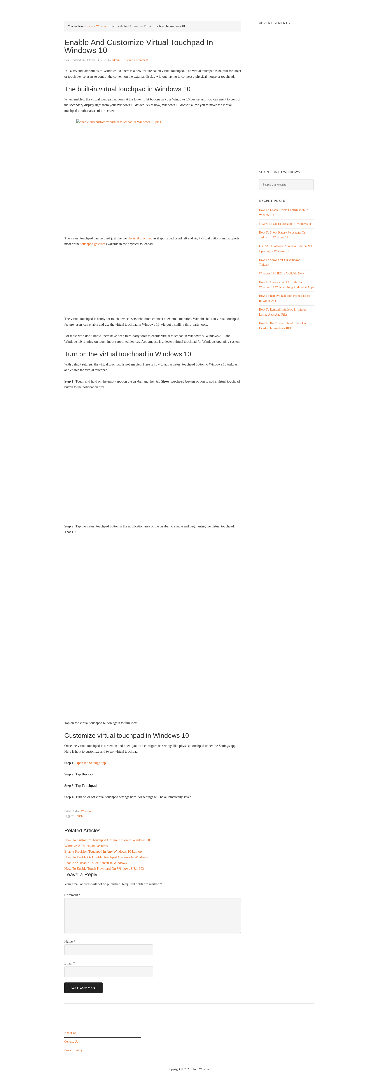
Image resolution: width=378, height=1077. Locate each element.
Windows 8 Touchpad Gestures (86, 846)
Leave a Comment (136, 60)
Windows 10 (103, 26)
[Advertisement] (152, 283)
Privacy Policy (73, 1050)
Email (69, 963)
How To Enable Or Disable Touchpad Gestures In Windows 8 (107, 857)
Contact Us (71, 1041)
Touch (79, 816)
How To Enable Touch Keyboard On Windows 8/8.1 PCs (104, 868)
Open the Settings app (90, 763)
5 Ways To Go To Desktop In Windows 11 (285, 223)
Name (69, 941)
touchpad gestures (92, 244)
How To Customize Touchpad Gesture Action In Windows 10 (107, 840)
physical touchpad (140, 238)
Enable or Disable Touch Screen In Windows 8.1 (98, 863)
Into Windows (87, 7)
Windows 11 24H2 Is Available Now (281, 273)
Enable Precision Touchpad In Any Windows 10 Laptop (103, 851)
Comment (72, 895)
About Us (70, 1032)
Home (89, 26)
